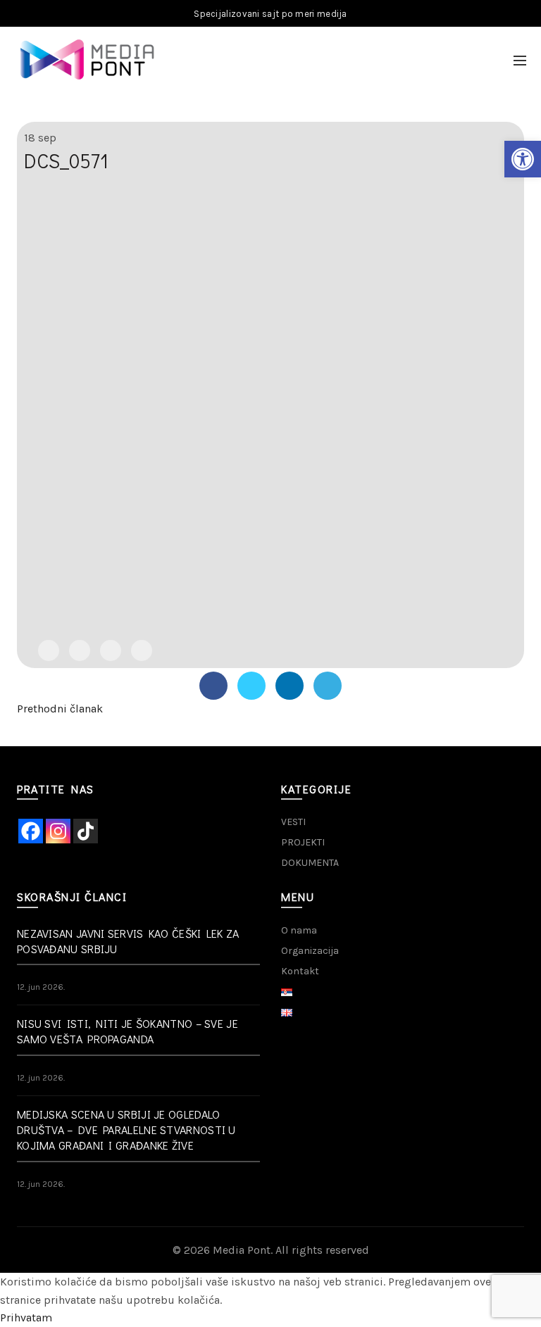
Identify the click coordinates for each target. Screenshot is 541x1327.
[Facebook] (48, 650)
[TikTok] (85, 831)
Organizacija (310, 951)
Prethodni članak (60, 708)
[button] (522, 159)
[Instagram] (58, 831)
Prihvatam (26, 1317)
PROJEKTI (303, 842)
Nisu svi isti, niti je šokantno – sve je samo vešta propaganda (127, 1031)
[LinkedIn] (110, 650)
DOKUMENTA (310, 863)
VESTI (293, 822)
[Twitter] (79, 650)
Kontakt (300, 971)
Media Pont (241, 1250)
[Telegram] (141, 650)
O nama (299, 930)
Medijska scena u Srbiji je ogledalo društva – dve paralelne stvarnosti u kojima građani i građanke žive (126, 1130)
